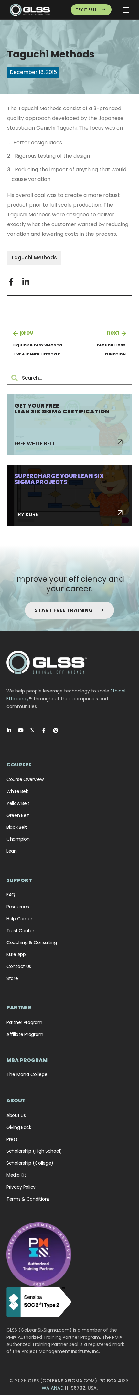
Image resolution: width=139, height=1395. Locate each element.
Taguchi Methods (34, 257)
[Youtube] (20, 730)
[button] (11, 282)
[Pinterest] (55, 730)
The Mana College (27, 1074)
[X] (32, 730)
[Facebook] (44, 730)
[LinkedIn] (9, 730)
